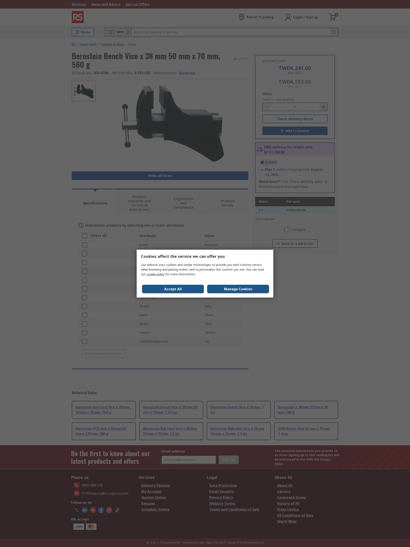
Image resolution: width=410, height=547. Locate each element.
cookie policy (155, 274)
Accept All (173, 289)
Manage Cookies (238, 289)
